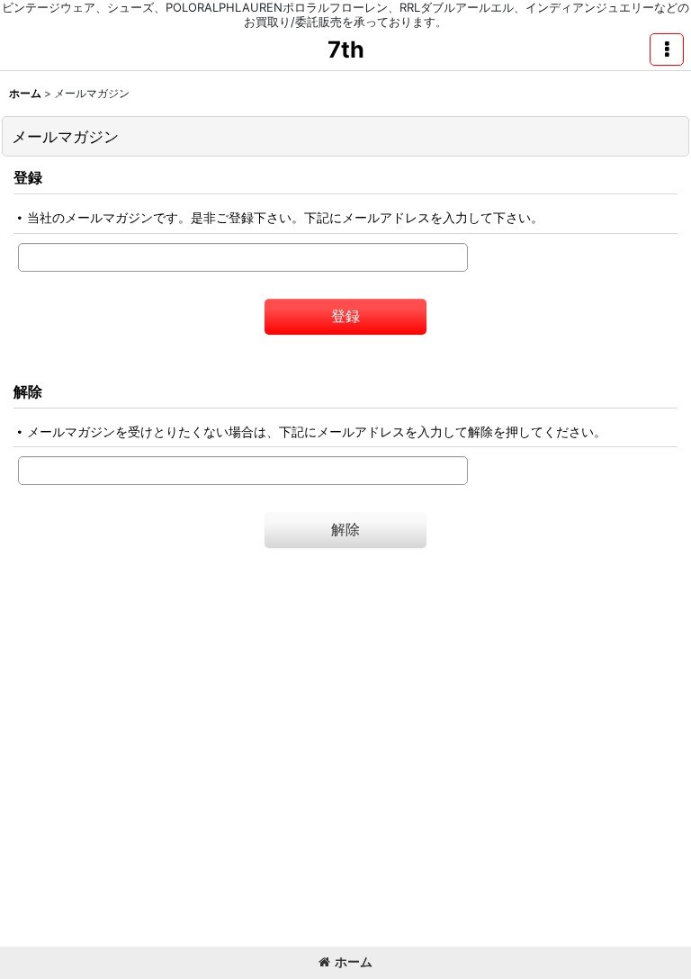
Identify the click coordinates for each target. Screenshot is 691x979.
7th (346, 49)
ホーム (353, 961)
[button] (667, 49)
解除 (27, 391)
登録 (27, 177)
